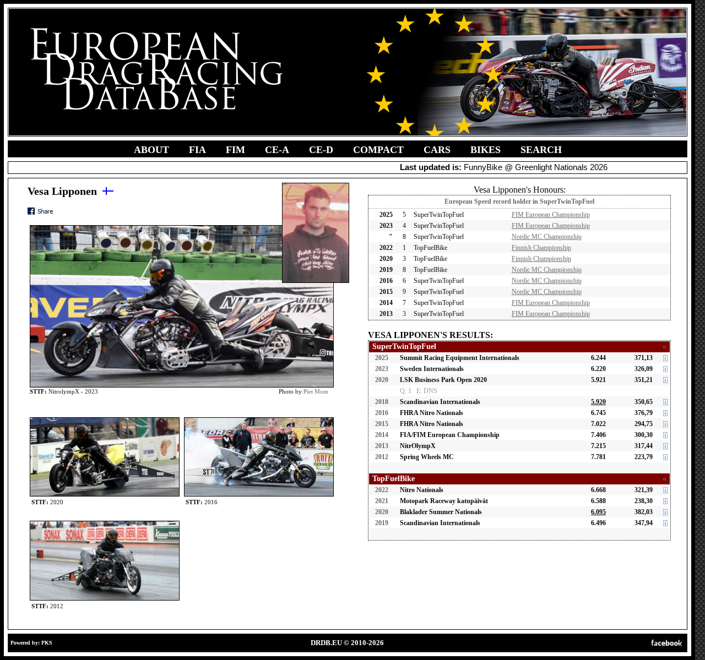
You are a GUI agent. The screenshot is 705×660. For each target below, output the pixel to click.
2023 (381, 369)
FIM (235, 149)
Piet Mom (315, 391)
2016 (381, 413)
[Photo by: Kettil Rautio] (105, 419)
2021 (381, 501)
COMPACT (378, 149)
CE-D (321, 149)
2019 (381, 523)
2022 (381, 490)
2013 (381, 446)
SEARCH (541, 149)
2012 (381, 457)
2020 (381, 380)
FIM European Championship (551, 215)
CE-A (277, 149)
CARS (437, 149)
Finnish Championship (541, 248)
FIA (197, 149)
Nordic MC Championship (547, 237)
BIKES (485, 149)
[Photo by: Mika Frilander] (259, 419)
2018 (381, 402)
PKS (46, 643)
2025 (381, 358)
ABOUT (151, 149)
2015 (381, 424)
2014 (381, 435)
